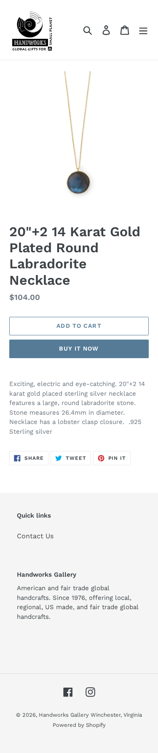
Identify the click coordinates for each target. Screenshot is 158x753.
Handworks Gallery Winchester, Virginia (90, 715)
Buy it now (79, 348)
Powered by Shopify (79, 725)
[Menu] (143, 30)
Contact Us (35, 536)
